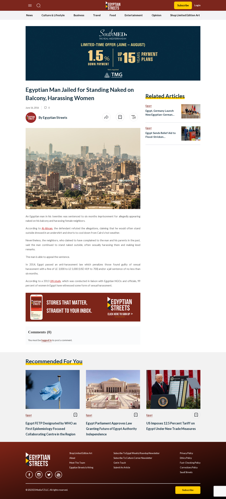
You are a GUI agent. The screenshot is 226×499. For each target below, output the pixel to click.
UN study (55, 281)
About (72, 458)
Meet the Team (77, 463)
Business (79, 15)
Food (113, 15)
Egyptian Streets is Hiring (81, 467)
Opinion (156, 15)
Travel (97, 15)
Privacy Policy (186, 453)
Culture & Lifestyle (53, 15)
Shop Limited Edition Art (185, 15)
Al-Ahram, (47, 228)
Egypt (148, 106)
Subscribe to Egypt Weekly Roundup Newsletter (137, 453)
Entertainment (134, 15)
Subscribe (183, 5)
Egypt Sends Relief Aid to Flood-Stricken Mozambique (160, 135)
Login (197, 5)
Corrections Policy (189, 467)
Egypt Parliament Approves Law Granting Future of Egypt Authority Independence (111, 428)
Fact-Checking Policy (190, 463)
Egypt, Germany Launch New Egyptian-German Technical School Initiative (161, 113)
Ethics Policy (186, 458)
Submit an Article (122, 467)
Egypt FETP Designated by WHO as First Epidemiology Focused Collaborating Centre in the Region (51, 428)
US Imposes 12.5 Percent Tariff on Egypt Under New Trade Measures (171, 426)
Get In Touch (120, 463)
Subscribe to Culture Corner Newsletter (133, 458)
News (29, 15)
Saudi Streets (186, 472)
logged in (46, 340)
